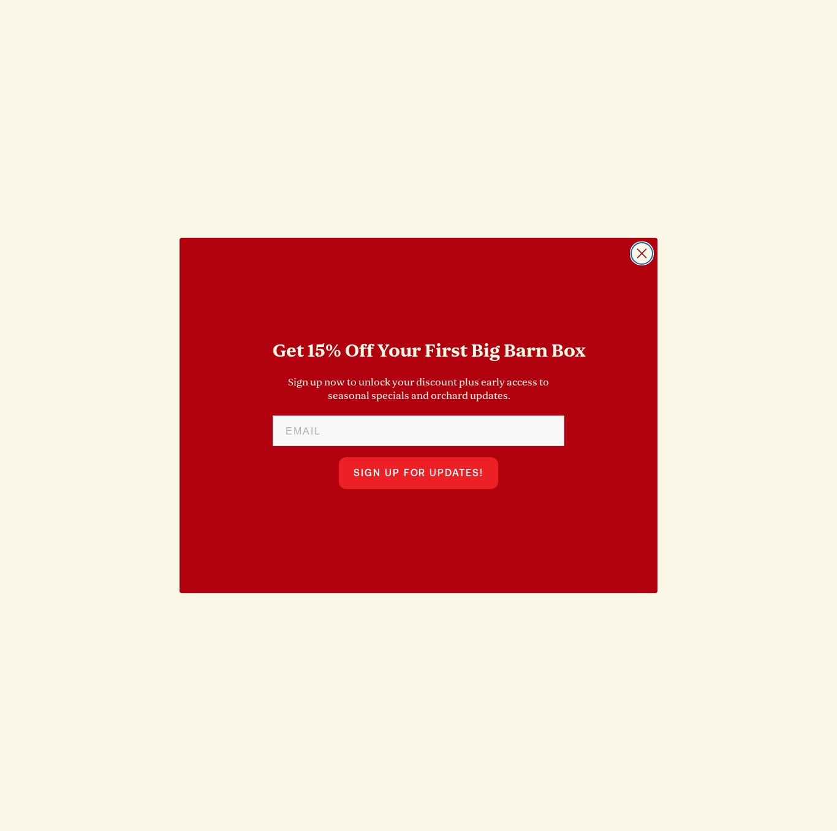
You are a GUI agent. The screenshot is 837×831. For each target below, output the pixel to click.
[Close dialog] (642, 253)
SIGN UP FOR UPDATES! (418, 473)
